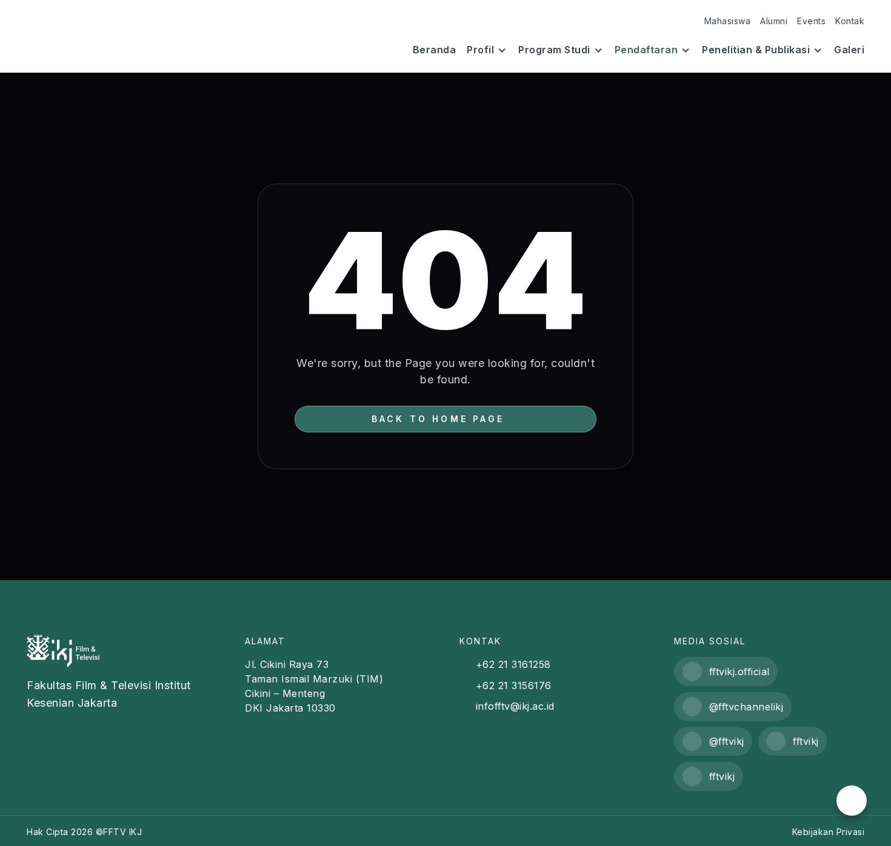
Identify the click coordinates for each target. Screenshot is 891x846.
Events (811, 21)
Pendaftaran (646, 50)
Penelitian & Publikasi (756, 50)
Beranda (434, 50)
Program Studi (554, 50)
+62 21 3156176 (514, 685)
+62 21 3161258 (513, 664)
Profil (480, 50)
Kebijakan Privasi (828, 832)
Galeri (849, 50)
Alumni (773, 21)
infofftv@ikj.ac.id (515, 706)
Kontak (849, 21)
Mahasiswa (727, 21)
